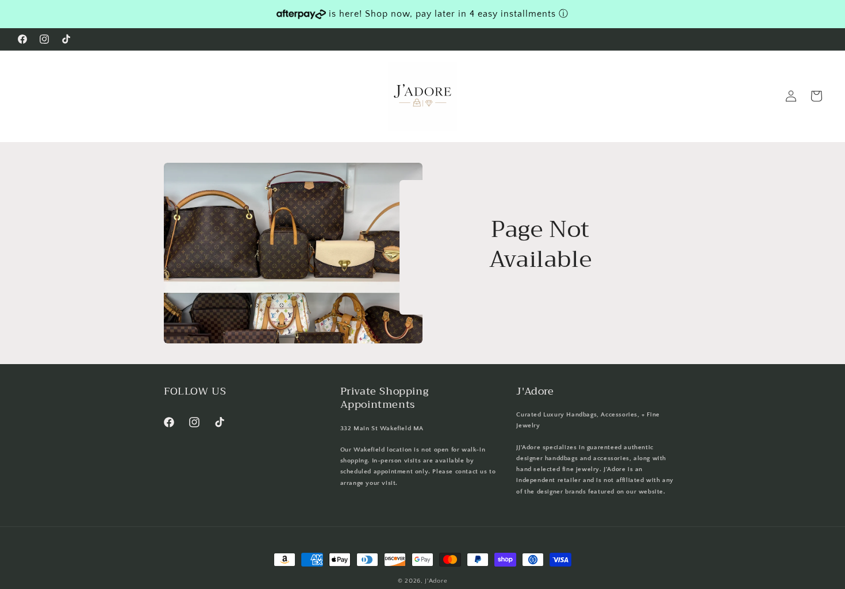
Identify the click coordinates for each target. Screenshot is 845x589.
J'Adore (436, 580)
